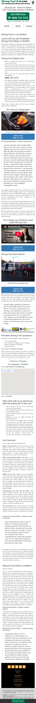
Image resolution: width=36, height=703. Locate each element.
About (18, 26)
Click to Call (18, 701)
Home (6, 26)
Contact (29, 26)
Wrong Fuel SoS (18, 681)
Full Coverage (10, 696)
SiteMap (5, 696)
